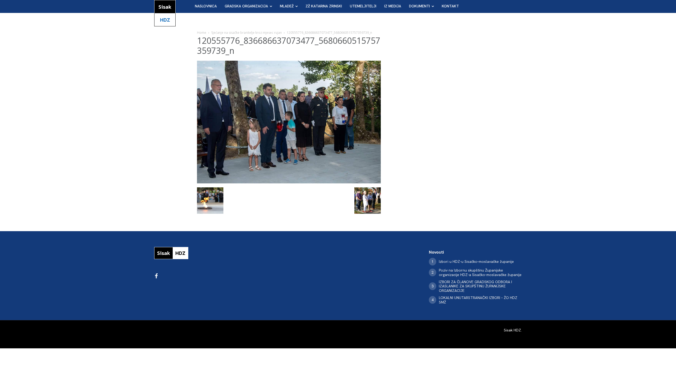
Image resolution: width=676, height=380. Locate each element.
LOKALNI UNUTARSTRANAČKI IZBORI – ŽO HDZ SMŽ (478, 300)
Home (201, 32)
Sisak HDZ (512, 330)
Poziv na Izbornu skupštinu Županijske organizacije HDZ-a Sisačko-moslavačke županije (480, 272)
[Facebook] (156, 276)
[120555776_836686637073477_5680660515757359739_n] (289, 182)
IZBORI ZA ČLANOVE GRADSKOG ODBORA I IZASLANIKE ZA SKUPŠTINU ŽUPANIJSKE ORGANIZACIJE (475, 286)
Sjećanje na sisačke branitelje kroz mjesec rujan (246, 32)
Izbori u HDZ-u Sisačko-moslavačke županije (476, 261)
